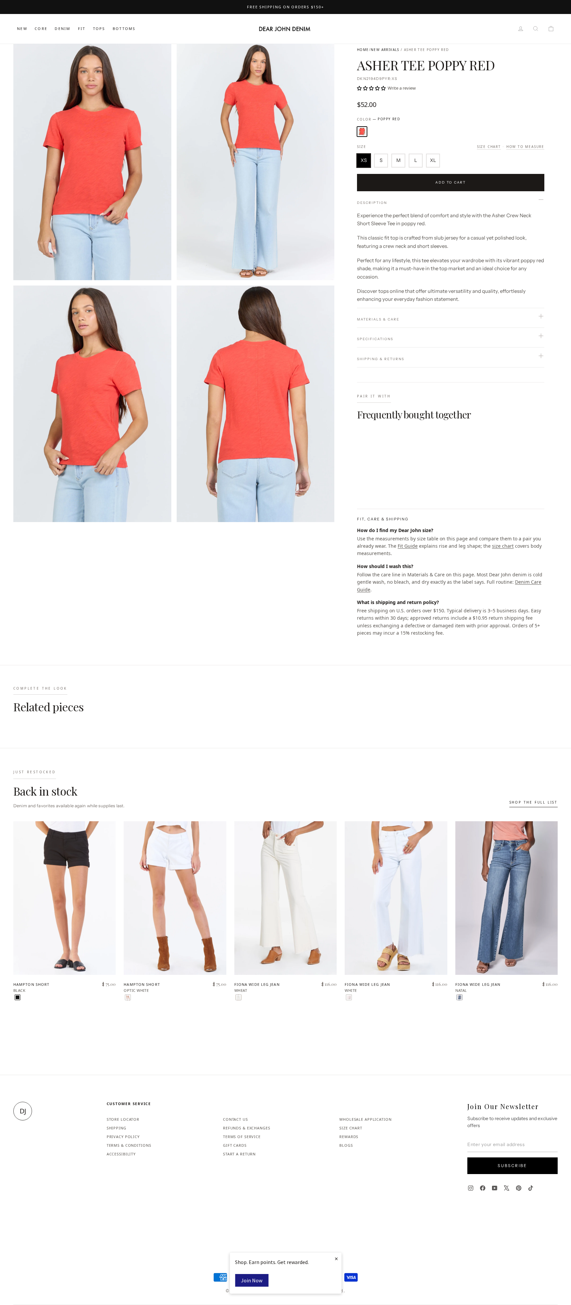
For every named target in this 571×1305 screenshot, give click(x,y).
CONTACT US (235, 1119)
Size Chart (489, 146)
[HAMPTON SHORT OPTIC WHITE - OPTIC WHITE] (128, 997)
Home (363, 49)
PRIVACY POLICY (123, 1136)
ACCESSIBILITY (121, 1153)
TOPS (99, 28)
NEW (22, 28)
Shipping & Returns (380, 359)
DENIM (62, 28)
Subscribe (512, 1165)
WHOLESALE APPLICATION (365, 1119)
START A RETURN (239, 1153)
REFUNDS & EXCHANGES (246, 1127)
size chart (503, 546)
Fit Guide (408, 546)
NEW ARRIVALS (385, 49)
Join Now (251, 1280)
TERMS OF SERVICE (242, 1136)
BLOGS (346, 1145)
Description (372, 203)
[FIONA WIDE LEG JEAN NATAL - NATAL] (459, 997)
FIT (82, 28)
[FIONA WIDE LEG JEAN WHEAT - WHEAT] (238, 997)
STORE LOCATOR (123, 1119)
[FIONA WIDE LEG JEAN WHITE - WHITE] (349, 997)
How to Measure (525, 146)
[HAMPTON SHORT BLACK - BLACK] (17, 997)
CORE (41, 28)
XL (433, 160)
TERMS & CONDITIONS (129, 1145)
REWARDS (348, 1136)
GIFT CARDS (235, 1145)
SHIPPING (116, 1127)
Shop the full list (533, 802)
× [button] (336, 1258)
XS (364, 160)
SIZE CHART (350, 1127)
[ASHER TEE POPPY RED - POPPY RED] (361, 482)
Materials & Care (378, 319)
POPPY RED (362, 132)
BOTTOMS (124, 28)
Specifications (375, 339)
